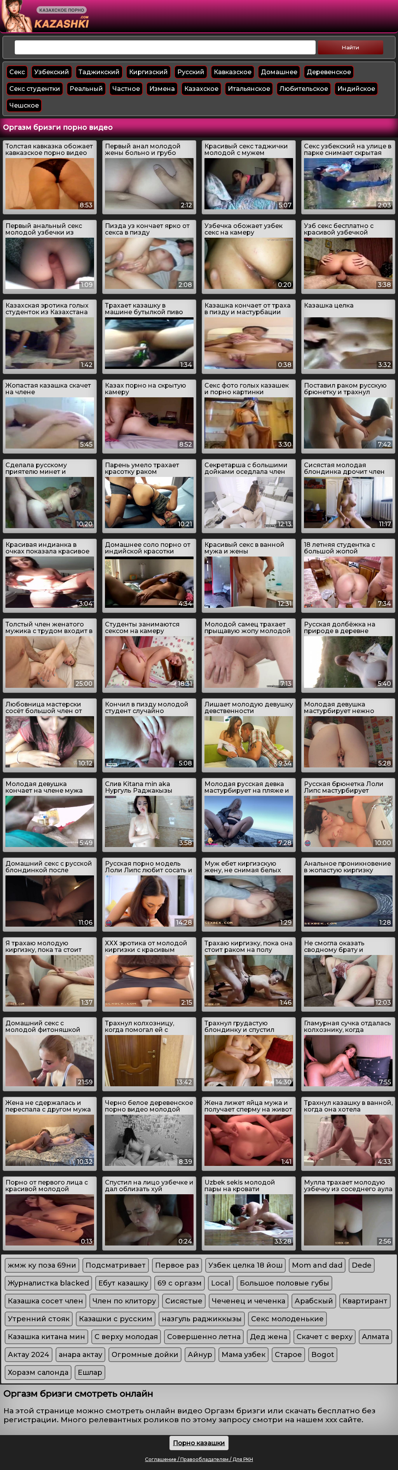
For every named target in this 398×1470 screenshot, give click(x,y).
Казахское (201, 88)
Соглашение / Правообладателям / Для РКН (199, 1459)
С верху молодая (126, 1337)
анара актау (80, 1354)
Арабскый (314, 1301)
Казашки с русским (115, 1319)
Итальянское (249, 88)
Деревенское (329, 72)
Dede (362, 1265)
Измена (162, 88)
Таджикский (99, 72)
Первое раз (177, 1265)
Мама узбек (243, 1354)
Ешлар (90, 1372)
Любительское (303, 88)
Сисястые (183, 1301)
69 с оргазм (179, 1283)
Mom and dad (317, 1265)
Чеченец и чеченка (248, 1301)
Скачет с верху (325, 1337)
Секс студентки (34, 88)
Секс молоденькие (287, 1319)
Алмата (375, 1337)
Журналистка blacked (48, 1283)
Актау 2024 (28, 1354)
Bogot (322, 1354)
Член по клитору (124, 1301)
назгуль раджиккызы (202, 1319)
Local (220, 1283)
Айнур (200, 1354)
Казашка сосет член (45, 1301)
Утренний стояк (39, 1319)
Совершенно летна (204, 1337)
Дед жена (268, 1337)
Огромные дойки (145, 1354)
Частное (126, 88)
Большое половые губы (284, 1283)
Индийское (356, 88)
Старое (288, 1354)
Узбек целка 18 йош (245, 1265)
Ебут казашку (123, 1283)
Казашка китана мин (46, 1337)
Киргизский (148, 72)
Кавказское (232, 72)
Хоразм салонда (38, 1372)
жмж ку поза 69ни (42, 1265)
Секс (17, 72)
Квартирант (365, 1301)
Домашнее (279, 72)
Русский (190, 72)
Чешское (24, 105)
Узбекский (51, 72)
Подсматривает (116, 1265)
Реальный (86, 88)
